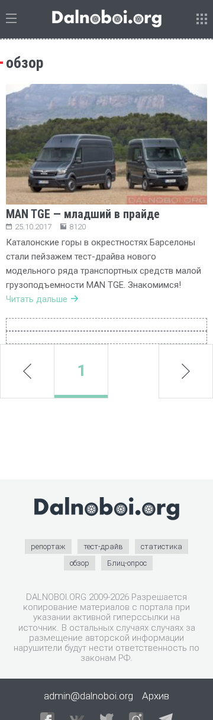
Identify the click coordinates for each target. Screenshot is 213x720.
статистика (161, 546)
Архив (155, 696)
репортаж (48, 546)
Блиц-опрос (127, 563)
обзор (79, 563)
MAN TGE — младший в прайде (83, 214)
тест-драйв (103, 546)
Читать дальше (36, 299)
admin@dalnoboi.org (88, 696)
